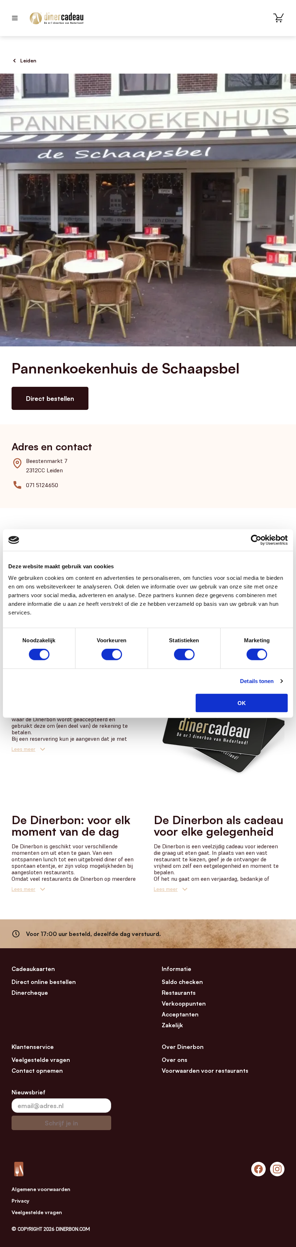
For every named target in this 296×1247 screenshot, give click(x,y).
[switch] (111, 654)
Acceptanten (180, 1014)
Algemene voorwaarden (41, 1189)
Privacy (20, 1201)
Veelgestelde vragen (41, 1059)
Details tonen (257, 681)
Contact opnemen (37, 1070)
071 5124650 (42, 485)
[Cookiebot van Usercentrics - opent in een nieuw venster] (256, 540)
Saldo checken (182, 981)
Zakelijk (172, 1025)
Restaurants (179, 992)
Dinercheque (30, 992)
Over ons (174, 1059)
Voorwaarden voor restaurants (205, 1070)
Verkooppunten (184, 1003)
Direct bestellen (50, 398)
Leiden (28, 60)
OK (242, 703)
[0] (278, 18)
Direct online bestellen (44, 981)
